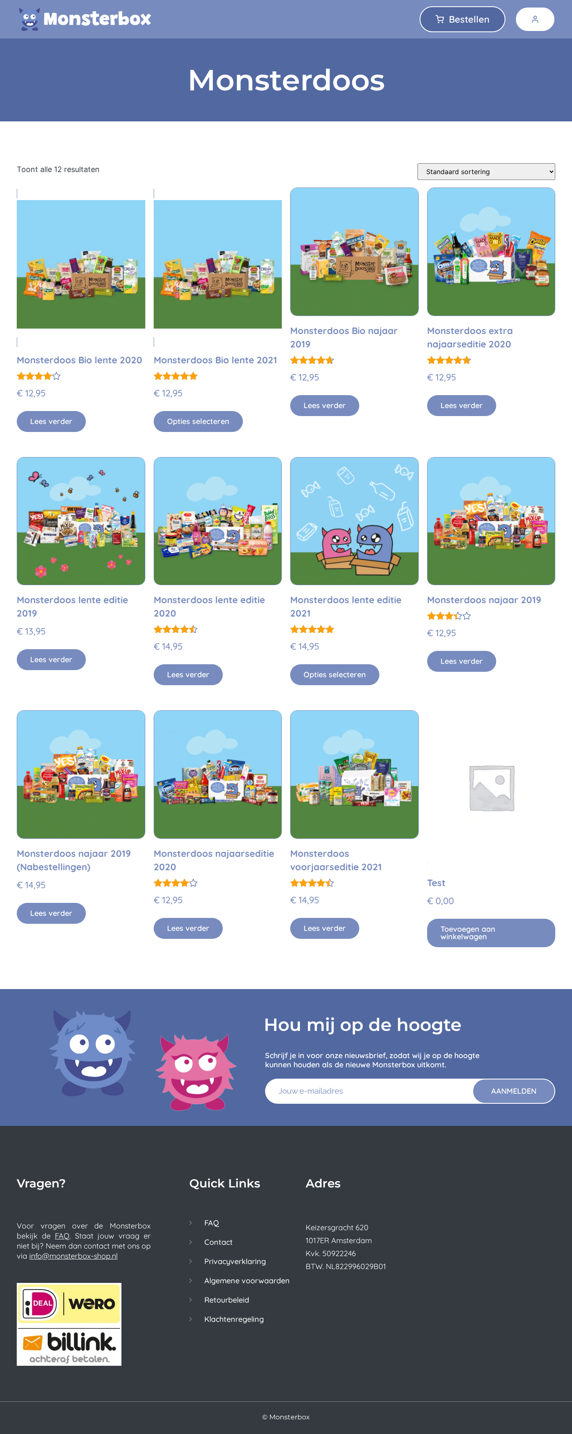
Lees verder (51, 421)
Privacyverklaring (235, 1261)
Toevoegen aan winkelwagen (468, 932)
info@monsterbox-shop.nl (73, 1256)
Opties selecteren (198, 421)
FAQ (62, 1236)
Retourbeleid (226, 1300)
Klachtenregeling (234, 1319)
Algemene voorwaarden (247, 1280)
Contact (218, 1242)
